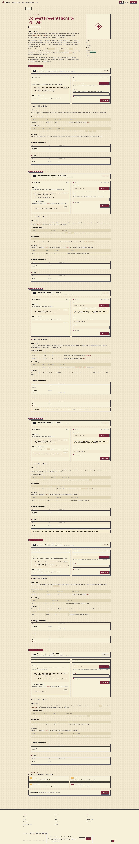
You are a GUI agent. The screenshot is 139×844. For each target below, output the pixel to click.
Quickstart (25, 821)
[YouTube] (43, 834)
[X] (34, 834)
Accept (88, 838)
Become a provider (30, 2)
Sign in (126, 2)
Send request (105, 100)
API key (76, 80)
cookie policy (56, 841)
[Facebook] (46, 834)
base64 (75, 89)
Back (29, 8)
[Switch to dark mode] (121, 2)
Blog (23, 2)
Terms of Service (90, 816)
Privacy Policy (90, 819)
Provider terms (90, 821)
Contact (56, 824)
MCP (37, 2)
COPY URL (106, 70)
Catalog (14, 2)
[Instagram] (40, 834)
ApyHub (88, 52)
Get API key (103, 83)
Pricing (18, 2)
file (75, 317)
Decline (82, 838)
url (74, 563)
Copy (66, 87)
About (56, 816)
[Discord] (31, 834)
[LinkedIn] (37, 834)
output (75, 324)
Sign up (133, 2)
